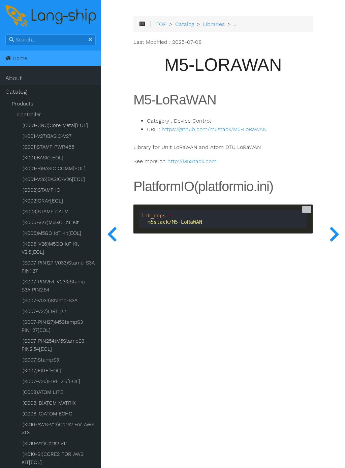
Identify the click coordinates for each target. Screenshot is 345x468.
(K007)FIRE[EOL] (42, 371)
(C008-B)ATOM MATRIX (49, 403)
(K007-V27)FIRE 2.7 (44, 311)
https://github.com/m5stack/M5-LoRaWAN (214, 129)
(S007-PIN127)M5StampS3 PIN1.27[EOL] (52, 326)
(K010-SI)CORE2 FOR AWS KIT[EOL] (53, 458)
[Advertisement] (223, 378)
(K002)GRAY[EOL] (43, 201)
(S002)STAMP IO (41, 190)
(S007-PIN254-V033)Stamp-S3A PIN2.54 (55, 286)
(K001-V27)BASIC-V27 (47, 136)
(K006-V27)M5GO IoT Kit (51, 222)
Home (19, 58)
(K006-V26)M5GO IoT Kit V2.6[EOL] (50, 248)
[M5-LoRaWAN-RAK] (334, 234)
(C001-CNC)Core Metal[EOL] (55, 125)
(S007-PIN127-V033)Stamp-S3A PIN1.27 (58, 267)
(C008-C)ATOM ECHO (47, 414)
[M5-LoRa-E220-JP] (112, 234)
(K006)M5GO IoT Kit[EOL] (52, 233)
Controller (29, 115)
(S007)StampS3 (41, 360)
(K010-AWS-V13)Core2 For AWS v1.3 (58, 429)
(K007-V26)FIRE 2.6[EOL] (51, 381)
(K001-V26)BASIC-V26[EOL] (54, 179)
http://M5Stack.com (192, 161)
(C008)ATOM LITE (43, 392)
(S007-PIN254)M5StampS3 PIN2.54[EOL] (53, 345)
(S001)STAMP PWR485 (48, 147)
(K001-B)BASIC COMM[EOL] (54, 168)
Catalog (16, 91)
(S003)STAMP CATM (45, 212)
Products (22, 104)
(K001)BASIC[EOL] (43, 158)
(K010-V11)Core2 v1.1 (45, 443)
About (13, 78)
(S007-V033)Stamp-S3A (50, 301)
